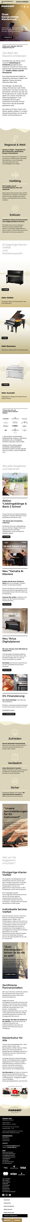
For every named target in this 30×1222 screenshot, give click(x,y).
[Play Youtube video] (15, 1092)
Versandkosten (6, 1158)
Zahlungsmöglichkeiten (8, 1153)
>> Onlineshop (7, 37)
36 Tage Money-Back (8, 1161)
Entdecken (7, 604)
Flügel (4, 338)
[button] (3, 1219)
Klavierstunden (10, 974)
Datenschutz (7, 1203)
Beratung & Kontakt (7, 1152)
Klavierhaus (5, 1137)
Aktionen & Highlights (22, 1)
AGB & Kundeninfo (9, 1206)
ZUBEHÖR (5, 1183)
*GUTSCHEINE (6, 1185)
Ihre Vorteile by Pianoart (8, 1191)
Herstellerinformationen (8, 1157)
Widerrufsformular (9, 1212)
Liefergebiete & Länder (8, 1155)
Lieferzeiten (5, 1160)
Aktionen (6, 537)
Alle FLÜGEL (5, 1180)
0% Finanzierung (9, 714)
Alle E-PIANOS (6, 1182)
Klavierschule (6, 1140)
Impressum (7, 1199)
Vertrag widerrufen (10, 1215)
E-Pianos (5, 385)
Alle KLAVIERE (6, 1178)
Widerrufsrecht (8, 1209)
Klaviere (5, 289)
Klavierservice (10, 843)
